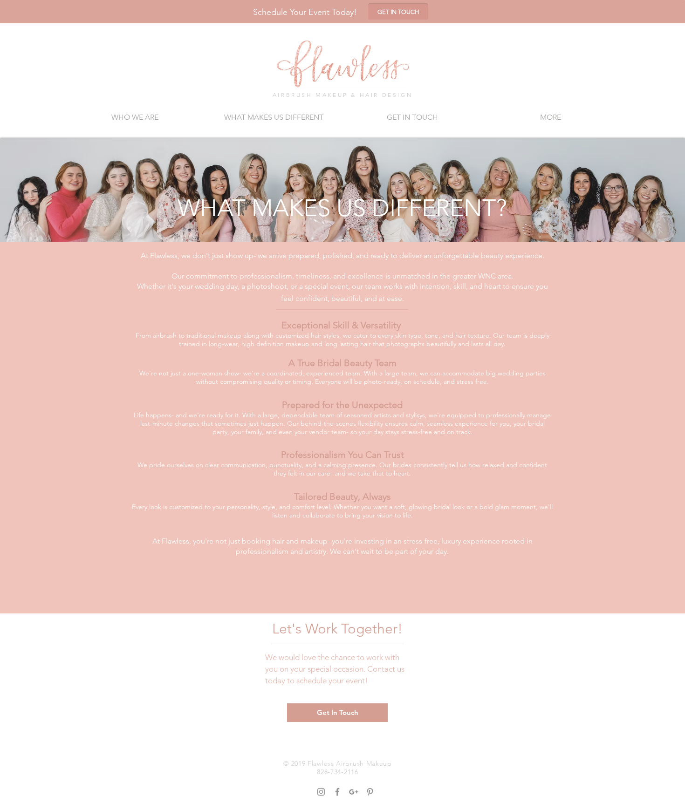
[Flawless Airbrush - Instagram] (321, 792)
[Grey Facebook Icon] (337, 792)
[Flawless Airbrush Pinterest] (370, 792)
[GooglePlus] (354, 792)
